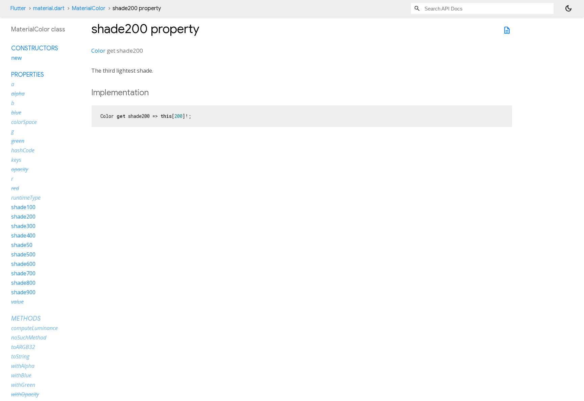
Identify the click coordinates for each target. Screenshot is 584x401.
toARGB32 (23, 347)
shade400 (23, 235)
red (15, 188)
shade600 (23, 264)
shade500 (23, 254)
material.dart (49, 8)
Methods (26, 318)
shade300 (23, 226)
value (17, 301)
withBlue (21, 375)
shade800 (23, 282)
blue (16, 112)
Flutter (18, 8)
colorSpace (24, 122)
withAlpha (22, 366)
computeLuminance (34, 328)
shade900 (23, 292)
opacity (19, 169)
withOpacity (25, 394)
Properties (27, 74)
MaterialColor (88, 8)
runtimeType (26, 197)
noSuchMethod (28, 337)
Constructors (34, 48)
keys (16, 160)
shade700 (23, 273)
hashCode (22, 150)
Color (98, 50)
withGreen (23, 385)
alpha (18, 93)
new (16, 57)
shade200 (23, 216)
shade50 (21, 245)
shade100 (23, 207)
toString (20, 356)
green (17, 141)
